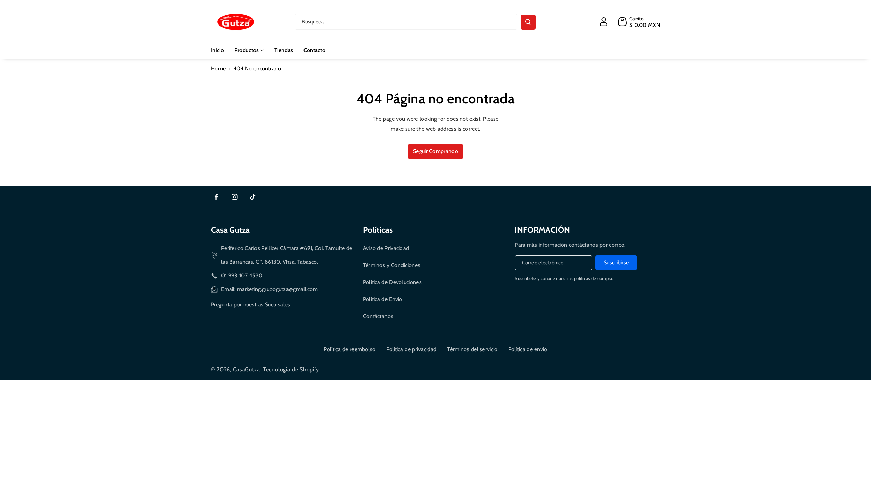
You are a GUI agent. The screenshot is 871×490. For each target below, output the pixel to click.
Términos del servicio (472, 349)
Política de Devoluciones (392, 282)
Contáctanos (378, 316)
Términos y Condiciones (392, 265)
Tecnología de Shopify (291, 369)
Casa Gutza (230, 230)
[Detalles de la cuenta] (603, 21)
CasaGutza (246, 369)
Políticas (378, 230)
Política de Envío (382, 299)
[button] (249, 50)
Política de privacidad (411, 349)
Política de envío (527, 349)
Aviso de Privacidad (386, 248)
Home (218, 68)
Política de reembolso (349, 349)
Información (542, 230)
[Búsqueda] (528, 22)
